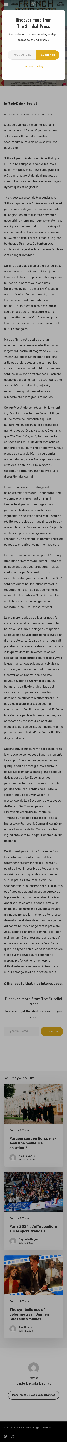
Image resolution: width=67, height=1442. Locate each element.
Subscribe (48, 55)
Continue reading (33, 66)
